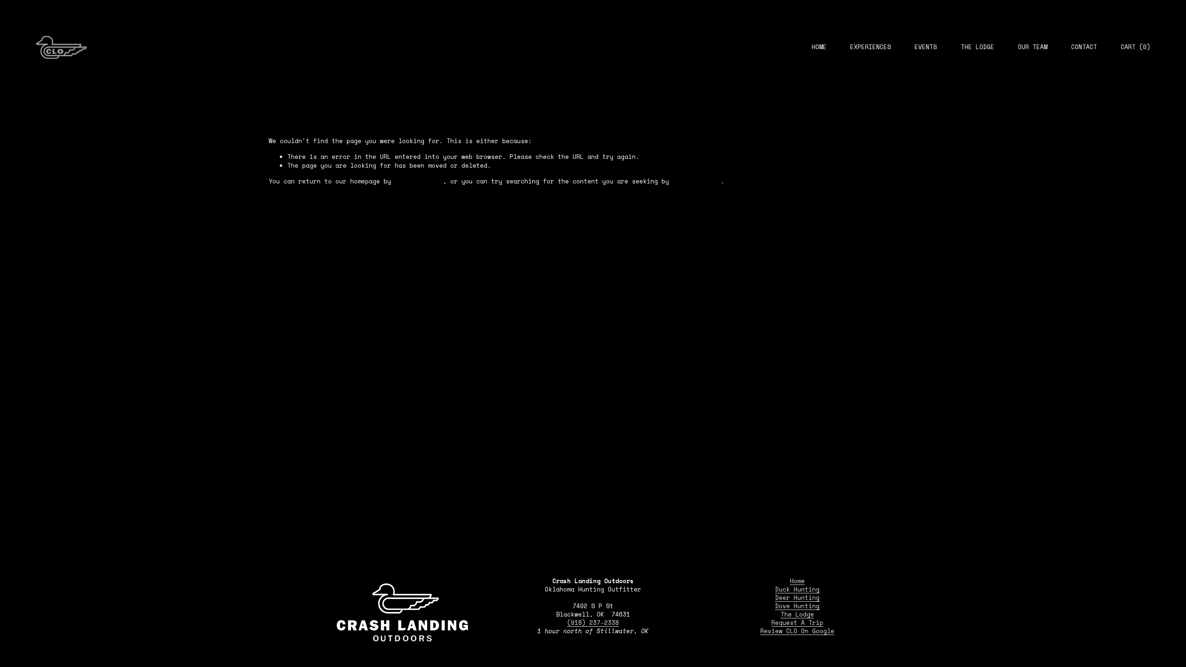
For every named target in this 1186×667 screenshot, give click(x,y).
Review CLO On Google (797, 631)
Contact (1084, 47)
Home (819, 47)
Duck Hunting (797, 589)
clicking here (419, 181)
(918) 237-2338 (593, 623)
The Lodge (977, 47)
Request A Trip (797, 623)
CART (1135, 47)
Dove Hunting (797, 606)
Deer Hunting (797, 598)
